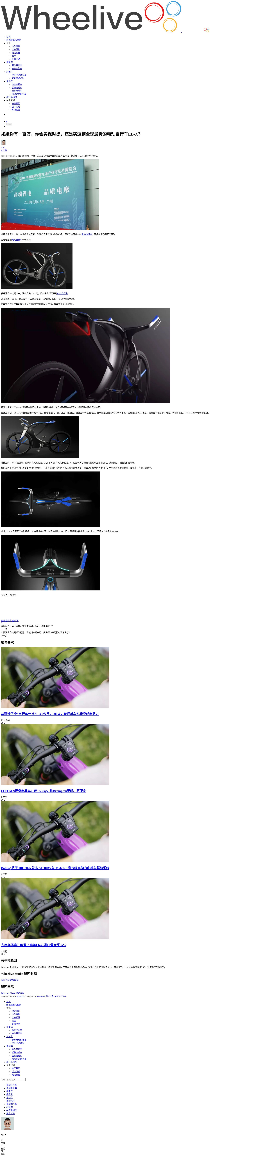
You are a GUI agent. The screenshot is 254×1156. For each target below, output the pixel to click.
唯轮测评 (16, 46)
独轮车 (9, 1107)
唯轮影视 (16, 110)
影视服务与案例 (13, 40)
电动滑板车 (11, 1088)
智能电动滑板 (18, 78)
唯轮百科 (16, 49)
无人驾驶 (10, 1113)
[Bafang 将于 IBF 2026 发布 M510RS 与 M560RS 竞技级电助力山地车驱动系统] (55, 861)
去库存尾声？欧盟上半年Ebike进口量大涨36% (33, 945)
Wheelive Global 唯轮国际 (12, 993)
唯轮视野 (16, 53)
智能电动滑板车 (19, 75)
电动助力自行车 (19, 94)
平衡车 (9, 62)
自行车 (15, 620)
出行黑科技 (11, 97)
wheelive (20, 996)
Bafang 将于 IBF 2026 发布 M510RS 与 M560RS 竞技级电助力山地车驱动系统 (55, 868)
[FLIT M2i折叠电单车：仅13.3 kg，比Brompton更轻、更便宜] (55, 784)
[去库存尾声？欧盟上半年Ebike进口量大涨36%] (55, 938)
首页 (8, 37)
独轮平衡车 (17, 68)
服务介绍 (5, 980)
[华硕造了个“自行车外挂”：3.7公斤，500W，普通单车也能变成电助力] (55, 707)
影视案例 (14, 980)
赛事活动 (16, 59)
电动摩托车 (17, 84)
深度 (14, 56)
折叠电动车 (17, 88)
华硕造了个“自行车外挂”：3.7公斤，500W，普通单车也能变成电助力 (50, 714)
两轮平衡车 (17, 65)
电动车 (9, 81)
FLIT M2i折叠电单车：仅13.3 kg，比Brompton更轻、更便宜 (43, 791)
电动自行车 (86, 234)
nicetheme (41, 996)
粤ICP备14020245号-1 (56, 996)
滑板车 (9, 72)
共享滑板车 (11, 1110)
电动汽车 (10, 1101)
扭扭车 (9, 1094)
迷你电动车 (17, 91)
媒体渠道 (16, 107)
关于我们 (16, 103)
